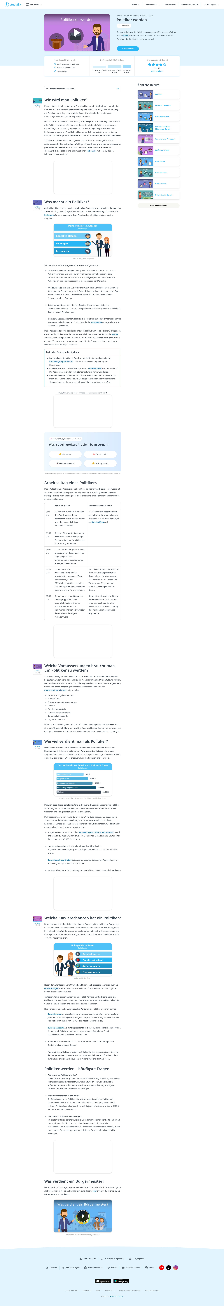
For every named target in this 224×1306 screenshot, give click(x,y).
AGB (98, 1290)
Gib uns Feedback (152, 1290)
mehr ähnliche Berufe (158, 205)
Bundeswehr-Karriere (189, 4)
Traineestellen (151, 4)
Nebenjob (91, 151)
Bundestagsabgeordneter (61, 361)
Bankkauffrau (97, 522)
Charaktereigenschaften (55, 690)
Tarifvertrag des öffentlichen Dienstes (96, 832)
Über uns (53, 1267)
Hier (94, 1191)
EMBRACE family (116, 1296)
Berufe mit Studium (131, 15)
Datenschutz (109, 1290)
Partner (114, 1267)
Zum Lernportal (90, 1258)
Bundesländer (95, 368)
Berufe (134, 4)
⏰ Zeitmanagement (65, 463)
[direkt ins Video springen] (83, 240)
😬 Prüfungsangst (100, 463)
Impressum (86, 1290)
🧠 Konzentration (100, 454)
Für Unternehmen (95, 1267)
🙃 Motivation (65, 454)
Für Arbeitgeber (210, 4)
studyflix (15, 5)
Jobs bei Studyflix (73, 1267)
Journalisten (96, 322)
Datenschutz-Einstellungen (129, 1290)
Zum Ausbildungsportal (114, 1258)
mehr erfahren (157, 71)
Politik (115, 334)
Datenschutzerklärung (114, 473)
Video (126, 35)
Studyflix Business (133, 1267)
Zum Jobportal (128, 48)
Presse (151, 1267)
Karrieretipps (170, 4)
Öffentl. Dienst (147, 15)
